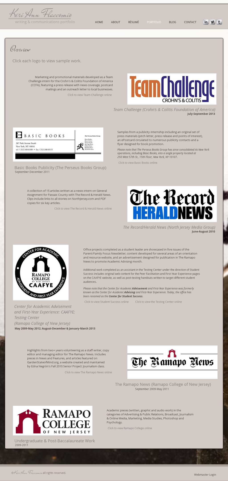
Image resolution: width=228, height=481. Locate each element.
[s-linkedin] (206, 22)
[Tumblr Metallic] (219, 22)
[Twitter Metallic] (212, 22)
